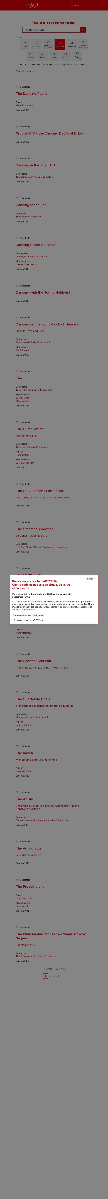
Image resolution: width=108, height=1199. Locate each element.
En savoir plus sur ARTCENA (28, 620)
